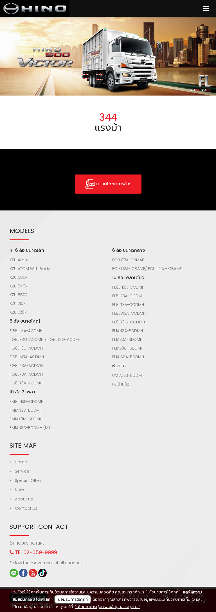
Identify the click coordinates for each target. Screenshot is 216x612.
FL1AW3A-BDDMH (128, 357)
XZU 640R (19, 286)
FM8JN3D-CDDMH (27, 401)
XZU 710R (18, 303)
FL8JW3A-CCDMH (129, 313)
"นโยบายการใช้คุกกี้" (163, 592)
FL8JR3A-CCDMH (128, 296)
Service (21, 471)
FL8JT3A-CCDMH (128, 304)
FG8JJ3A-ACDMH (26, 331)
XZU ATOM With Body (30, 268)
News (19, 490)
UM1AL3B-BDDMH (128, 375)
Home (20, 462)
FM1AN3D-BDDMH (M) (30, 427)
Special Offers (28, 480)
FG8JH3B (120, 384)
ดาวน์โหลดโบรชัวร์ (113, 183)
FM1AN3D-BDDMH (26, 410)
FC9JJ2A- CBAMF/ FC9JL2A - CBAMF (147, 268)
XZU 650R (19, 295)
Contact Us (25, 508)
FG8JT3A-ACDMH (26, 383)
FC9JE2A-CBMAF (128, 260)
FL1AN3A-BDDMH (127, 331)
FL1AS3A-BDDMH (127, 339)
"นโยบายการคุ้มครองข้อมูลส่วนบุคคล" (107, 606)
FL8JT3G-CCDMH (128, 322)
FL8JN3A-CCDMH (128, 287)
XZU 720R (18, 312)
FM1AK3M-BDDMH (26, 419)
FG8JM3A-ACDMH (27, 357)
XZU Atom (19, 260)
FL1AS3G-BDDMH (127, 348)
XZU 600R (19, 277)
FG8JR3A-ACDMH (26, 374)
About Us (23, 499)
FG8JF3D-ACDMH (26, 348)
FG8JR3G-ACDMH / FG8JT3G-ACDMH (45, 339)
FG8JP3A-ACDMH (26, 365)
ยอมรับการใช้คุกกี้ (73, 599)
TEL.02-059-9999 (35, 552)
